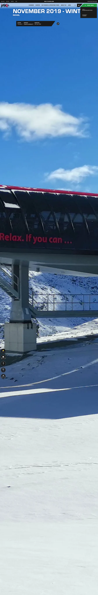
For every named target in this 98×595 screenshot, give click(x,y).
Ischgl (7, 1)
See (16, 1)
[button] (75, 5)
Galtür (2, 1)
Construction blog (92, 1)
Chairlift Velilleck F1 (28, 24)
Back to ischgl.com (49, 1)
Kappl (12, 1)
